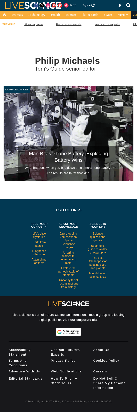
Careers (100, 371)
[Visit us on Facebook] (36, 5)
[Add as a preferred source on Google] (68, 332)
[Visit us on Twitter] (42, 5)
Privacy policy (63, 360)
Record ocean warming (69, 24)
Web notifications (66, 371)
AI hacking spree (33, 24)
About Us (101, 350)
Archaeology (37, 15)
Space (108, 15)
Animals (17, 15)
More (121, 15)
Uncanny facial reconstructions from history (68, 283)
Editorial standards (25, 378)
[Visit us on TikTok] (66, 5)
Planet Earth (90, 15)
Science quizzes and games (97, 237)
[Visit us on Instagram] (48, 5)
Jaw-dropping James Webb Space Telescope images (68, 240)
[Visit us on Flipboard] (60, 5)
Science (71, 15)
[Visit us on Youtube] (54, 5)
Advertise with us (24, 371)
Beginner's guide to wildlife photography (98, 249)
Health (55, 15)
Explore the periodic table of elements (68, 271)
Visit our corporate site (80, 320)
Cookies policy (106, 360)
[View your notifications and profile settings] (119, 5)
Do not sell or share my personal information (110, 383)
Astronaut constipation (107, 24)
